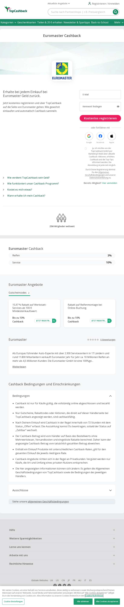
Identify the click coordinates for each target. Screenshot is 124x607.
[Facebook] (55, 585)
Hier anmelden (109, 182)
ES (90, 580)
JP (69, 580)
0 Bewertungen (107, 339)
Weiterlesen (19, 366)
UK (51, 580)
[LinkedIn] (64, 585)
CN (63, 580)
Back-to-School (99, 22)
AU (79, 580)
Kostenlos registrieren (100, 118)
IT (85, 580)
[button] (59, 3)
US (57, 580)
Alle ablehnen (83, 601)
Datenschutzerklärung (99, 177)
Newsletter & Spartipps (77, 22)
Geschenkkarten (26, 22)
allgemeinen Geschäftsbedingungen (48, 501)
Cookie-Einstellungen (13, 601)
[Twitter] (59, 585)
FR (74, 580)
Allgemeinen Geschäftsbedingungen (97, 173)
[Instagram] (69, 585)
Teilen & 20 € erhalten (49, 22)
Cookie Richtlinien (94, 595)
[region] (62, 596)
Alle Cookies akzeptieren (107, 601)
